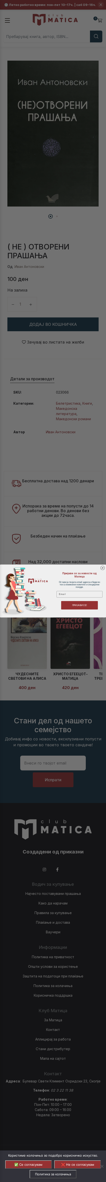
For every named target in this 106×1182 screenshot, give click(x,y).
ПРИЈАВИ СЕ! (79, 605)
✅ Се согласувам (28, 1164)
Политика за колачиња (53, 1174)
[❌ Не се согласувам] (101, 1166)
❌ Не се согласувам (77, 1164)
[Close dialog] (103, 568)
